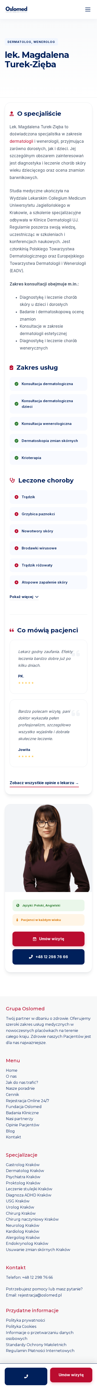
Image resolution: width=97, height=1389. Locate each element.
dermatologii (21, 141)
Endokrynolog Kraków (27, 1243)
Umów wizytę (51, 938)
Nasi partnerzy (19, 1119)
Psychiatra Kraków (23, 1177)
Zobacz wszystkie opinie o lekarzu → (44, 782)
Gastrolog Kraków (23, 1165)
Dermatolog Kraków (25, 1170)
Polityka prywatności (25, 1320)
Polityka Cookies (21, 1326)
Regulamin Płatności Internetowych (40, 1350)
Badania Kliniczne (22, 1113)
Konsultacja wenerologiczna (47, 423)
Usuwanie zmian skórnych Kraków (38, 1249)
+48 (26, 1277)
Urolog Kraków (20, 1207)
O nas (11, 1076)
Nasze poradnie (20, 1088)
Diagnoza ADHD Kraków (28, 1195)
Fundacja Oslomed (24, 1106)
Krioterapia (31, 457)
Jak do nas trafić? (22, 1082)
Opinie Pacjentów (22, 1125)
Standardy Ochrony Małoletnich (36, 1345)
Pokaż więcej (21, 596)
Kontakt (13, 1137)
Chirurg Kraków (21, 1213)
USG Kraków (17, 1201)
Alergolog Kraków (23, 1237)
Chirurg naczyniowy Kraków (32, 1219)
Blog (10, 1131)
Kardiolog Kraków (22, 1231)
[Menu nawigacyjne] (87, 9)
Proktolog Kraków (23, 1183)
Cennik (12, 1094)
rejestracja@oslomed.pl (40, 1295)
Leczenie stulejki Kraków (29, 1189)
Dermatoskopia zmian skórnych (50, 440)
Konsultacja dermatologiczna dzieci (47, 404)
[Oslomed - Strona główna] (16, 9)
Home (11, 1070)
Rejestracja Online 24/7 (27, 1101)
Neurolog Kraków (22, 1225)
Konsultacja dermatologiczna (47, 384)
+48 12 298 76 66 (52, 956)
